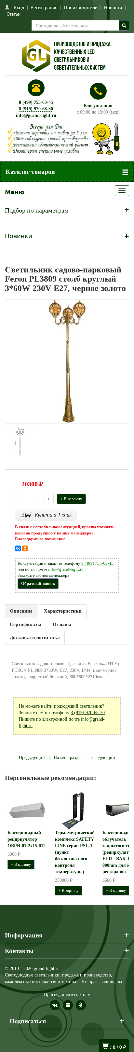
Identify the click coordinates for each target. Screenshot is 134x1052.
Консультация (98, 105)
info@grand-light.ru (36, 115)
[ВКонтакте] (18, 548)
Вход (19, 7)
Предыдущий (32, 757)
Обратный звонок (38, 583)
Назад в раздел (68, 757)
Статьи (13, 14)
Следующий (103, 757)
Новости (113, 7)
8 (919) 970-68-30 (36, 108)
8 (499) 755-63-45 (36, 102)
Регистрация (44, 7)
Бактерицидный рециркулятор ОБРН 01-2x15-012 (26, 839)
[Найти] (124, 25)
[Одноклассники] (25, 548)
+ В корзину (71, 498)
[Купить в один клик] (46, 514)
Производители (81, 7)
